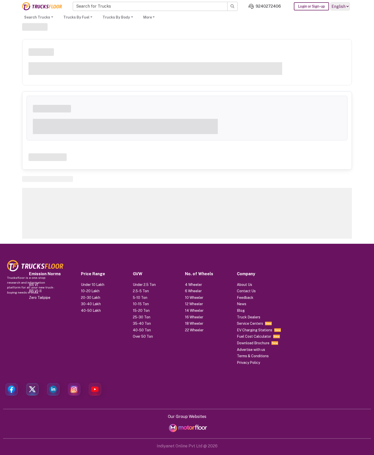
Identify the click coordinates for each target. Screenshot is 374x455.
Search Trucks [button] (37, 17)
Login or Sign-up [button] (311, 6)
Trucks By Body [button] (116, 17)
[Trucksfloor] (42, 6)
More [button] (147, 17)
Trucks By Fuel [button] (76, 17)
